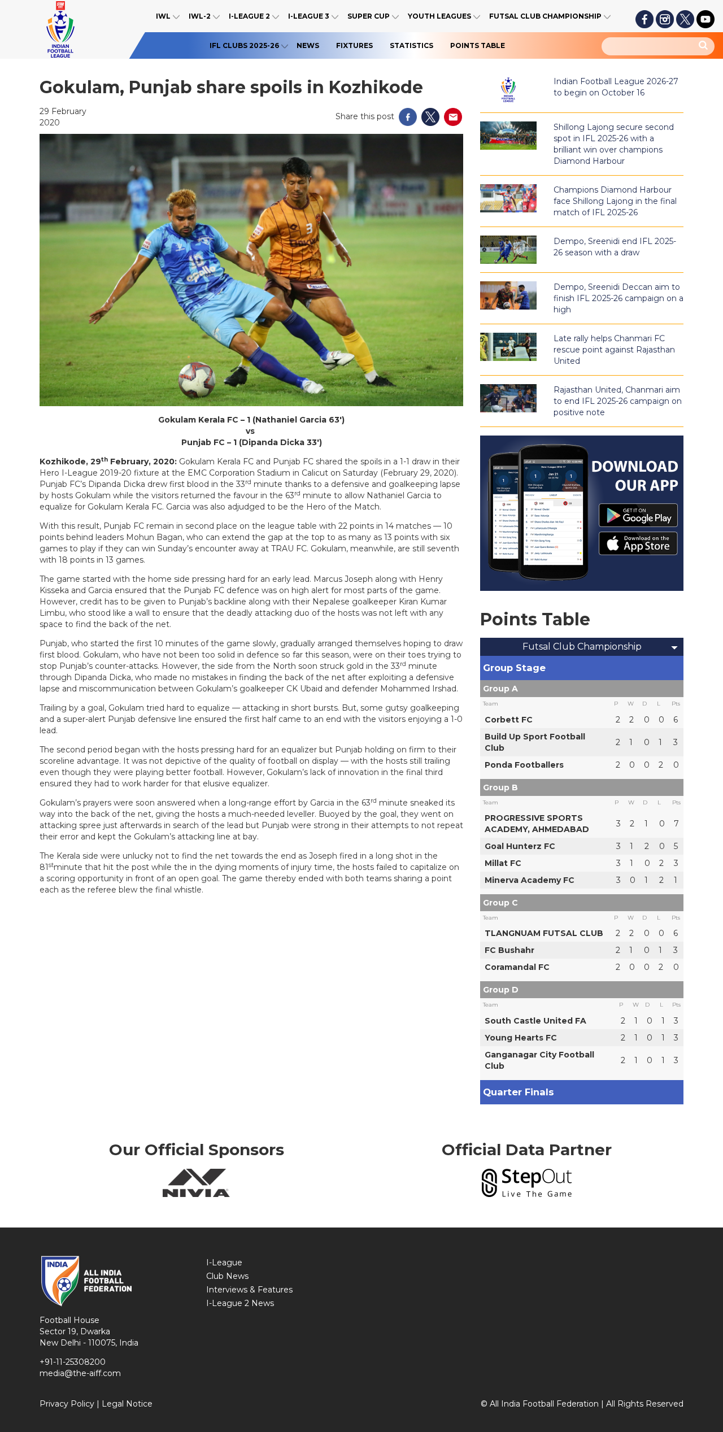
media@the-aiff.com (80, 1373)
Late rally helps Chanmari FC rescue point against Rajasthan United (614, 349)
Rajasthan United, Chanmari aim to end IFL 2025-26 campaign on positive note (618, 401)
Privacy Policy (67, 1404)
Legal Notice (127, 1404)
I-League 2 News (240, 1303)
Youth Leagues (439, 16)
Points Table (477, 45)
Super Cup (368, 16)
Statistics (411, 45)
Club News (227, 1276)
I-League (224, 1262)
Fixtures (354, 45)
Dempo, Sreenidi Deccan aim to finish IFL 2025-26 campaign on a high (618, 298)
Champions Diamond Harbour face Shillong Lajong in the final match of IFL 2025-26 (615, 201)
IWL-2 (200, 16)
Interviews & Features (249, 1290)
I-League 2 (249, 16)
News (308, 45)
